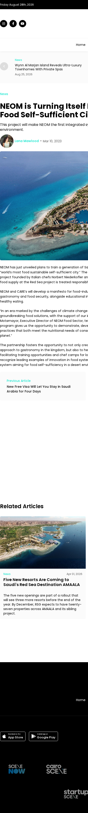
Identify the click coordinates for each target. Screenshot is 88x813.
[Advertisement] (44, 451)
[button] (4, 66)
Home (81, 44)
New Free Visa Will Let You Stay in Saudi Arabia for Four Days (38, 389)
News (4, 94)
